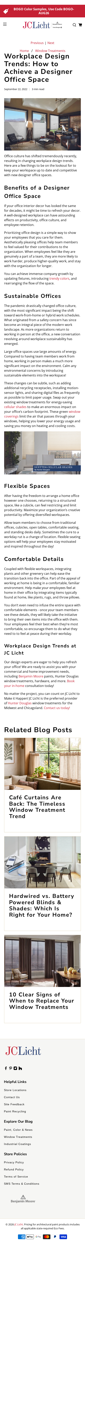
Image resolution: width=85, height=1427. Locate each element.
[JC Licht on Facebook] (6, 1069)
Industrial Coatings (17, 1144)
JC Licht (18, 1224)
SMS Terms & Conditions (21, 1183)
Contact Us (12, 1097)
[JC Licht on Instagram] (15, 1069)
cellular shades (15, 407)
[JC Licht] (42, 25)
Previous (37, 42)
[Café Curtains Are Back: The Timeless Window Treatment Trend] (42, 764)
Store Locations (15, 1090)
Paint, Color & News (18, 1129)
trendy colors (59, 278)
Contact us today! (57, 708)
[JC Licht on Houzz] (20, 1069)
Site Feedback (14, 1104)
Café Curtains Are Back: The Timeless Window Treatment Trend (37, 807)
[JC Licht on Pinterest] (10, 1069)
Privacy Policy (14, 1162)
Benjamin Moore (31, 676)
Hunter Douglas (20, 703)
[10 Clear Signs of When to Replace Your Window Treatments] (42, 961)
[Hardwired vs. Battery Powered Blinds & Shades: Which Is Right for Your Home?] (42, 862)
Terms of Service (16, 1176)
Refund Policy (14, 1169)
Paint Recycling (15, 1111)
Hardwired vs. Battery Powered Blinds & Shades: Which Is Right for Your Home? (41, 905)
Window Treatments (50, 50)
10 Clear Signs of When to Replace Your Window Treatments (41, 1001)
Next (50, 42)
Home (24, 50)
